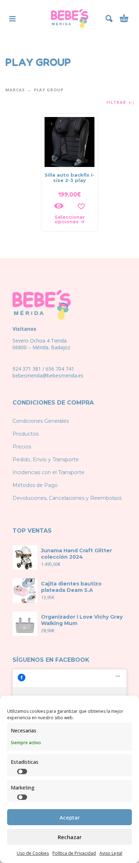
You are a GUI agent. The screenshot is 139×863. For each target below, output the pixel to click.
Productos (25, 434)
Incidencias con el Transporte (48, 472)
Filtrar (117, 102)
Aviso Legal (110, 853)
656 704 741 (60, 368)
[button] (12, 18)
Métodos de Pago (35, 485)
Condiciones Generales (40, 421)
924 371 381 (26, 368)
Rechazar (70, 837)
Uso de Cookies (33, 853)
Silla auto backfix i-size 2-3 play (69, 177)
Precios (21, 446)
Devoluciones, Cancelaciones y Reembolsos (67, 498)
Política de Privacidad (74, 853)
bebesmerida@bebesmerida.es (47, 375)
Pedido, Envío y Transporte (45, 459)
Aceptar (70, 817)
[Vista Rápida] (58, 205)
